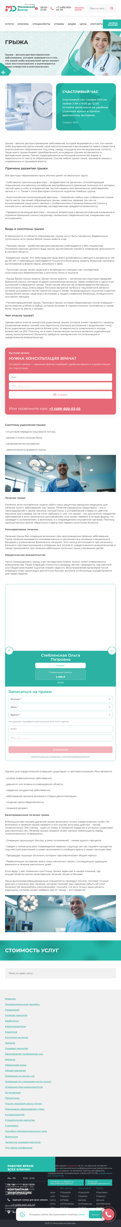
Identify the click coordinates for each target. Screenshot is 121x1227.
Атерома (10, 998)
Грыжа (90, 889)
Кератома (11, 1031)
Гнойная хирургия (16, 1015)
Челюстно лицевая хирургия (23, 1142)
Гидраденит (12, 1009)
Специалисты (41, 24)
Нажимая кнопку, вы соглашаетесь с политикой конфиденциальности (60, 757)
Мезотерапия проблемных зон (24, 1053)
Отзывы (59, 24)
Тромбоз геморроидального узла (26, 1131)
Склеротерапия (14, 1114)
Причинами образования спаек (24, 1109)
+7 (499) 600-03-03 (65, 409)
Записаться (60, 749)
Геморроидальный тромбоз (22, 1004)
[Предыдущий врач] (9, 651)
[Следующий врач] (112, 651)
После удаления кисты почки (23, 1103)
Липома (10, 1042)
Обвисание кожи (15, 1064)
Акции (72, 24)
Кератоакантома (15, 1026)
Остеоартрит (13, 1092)
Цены (83, 24)
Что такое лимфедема (18, 1147)
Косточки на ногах (16, 1037)
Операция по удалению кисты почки (28, 1081)
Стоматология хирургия (20, 1120)
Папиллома (12, 1098)
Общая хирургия (15, 1070)
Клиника (23, 24)
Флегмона (11, 1136)
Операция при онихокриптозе (24, 1087)
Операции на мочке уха (20, 1075)
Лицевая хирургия (16, 1048)
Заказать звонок (79, 8)
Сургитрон (11, 1125)
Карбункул (12, 1020)
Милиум (10, 1059)
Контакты (96, 24)
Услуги (9, 24)
